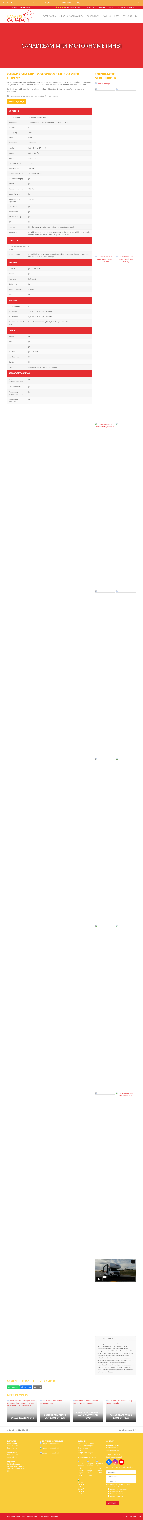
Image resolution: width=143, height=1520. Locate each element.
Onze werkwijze (83, 1448)
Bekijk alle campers (14, 1464)
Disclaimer (55, 1517)
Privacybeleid (32, 1517)
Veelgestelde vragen (126, 7)
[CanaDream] (102, 83)
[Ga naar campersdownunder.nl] (49, 1448)
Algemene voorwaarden (16, 1517)
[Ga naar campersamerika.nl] (49, 1443)
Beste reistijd (12, 1448)
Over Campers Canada (86, 1443)
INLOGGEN (90, 7)
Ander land (25, 7)
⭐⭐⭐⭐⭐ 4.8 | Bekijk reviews (68, 7)
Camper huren (12, 1446)
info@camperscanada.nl (115, 1457)
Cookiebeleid (44, 1517)
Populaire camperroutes (16, 1469)
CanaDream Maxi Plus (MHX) (18, 1430)
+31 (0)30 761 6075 (113, 1455)
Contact (13, 7)
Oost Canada (12, 1452)
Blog (111, 7)
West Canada (12, 1443)
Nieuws (102, 7)
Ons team (81, 1450)
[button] (139, 3)
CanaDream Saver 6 (126, 1430)
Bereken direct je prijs (15, 1466)
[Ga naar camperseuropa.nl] (49, 1453)
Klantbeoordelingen (85, 1446)
